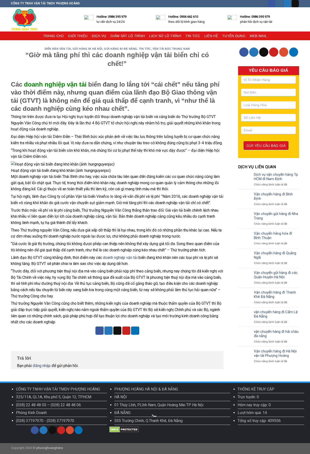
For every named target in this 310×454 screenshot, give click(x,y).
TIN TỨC (193, 36)
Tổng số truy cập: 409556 (259, 420)
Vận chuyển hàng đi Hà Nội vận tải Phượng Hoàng (275, 353)
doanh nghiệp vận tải (120, 257)
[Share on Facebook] (99, 331)
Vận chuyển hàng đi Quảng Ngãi (275, 255)
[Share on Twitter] (108, 331)
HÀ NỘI (120, 397)
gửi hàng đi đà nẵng (120, 48)
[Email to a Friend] (117, 331)
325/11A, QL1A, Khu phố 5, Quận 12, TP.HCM (53, 397)
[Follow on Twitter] (287, 3)
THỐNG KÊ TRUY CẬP (256, 389)
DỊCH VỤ (99, 36)
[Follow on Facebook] (271, 3)
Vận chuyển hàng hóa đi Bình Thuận (273, 235)
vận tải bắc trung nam (171, 48)
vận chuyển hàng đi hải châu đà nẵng (276, 333)
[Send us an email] (295, 3)
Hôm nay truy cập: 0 (254, 405)
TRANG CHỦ (53, 36)
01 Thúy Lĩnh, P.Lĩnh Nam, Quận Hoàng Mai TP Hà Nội (158, 405)
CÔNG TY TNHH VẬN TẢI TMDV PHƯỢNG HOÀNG (58, 389)
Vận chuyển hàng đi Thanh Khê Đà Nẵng (275, 294)
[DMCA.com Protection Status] (124, 429)
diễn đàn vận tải (58, 48)
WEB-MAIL (258, 36)
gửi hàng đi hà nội (87, 48)
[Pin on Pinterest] (126, 331)
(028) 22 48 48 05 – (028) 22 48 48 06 (48, 405)
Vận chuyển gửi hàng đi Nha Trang (276, 216)
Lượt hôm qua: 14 (252, 412)
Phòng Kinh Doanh (31, 412)
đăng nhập (42, 365)
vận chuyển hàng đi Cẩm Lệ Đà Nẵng (276, 314)
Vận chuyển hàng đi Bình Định (273, 196)
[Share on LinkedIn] (135, 331)
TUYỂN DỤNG (233, 36)
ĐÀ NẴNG (122, 412)
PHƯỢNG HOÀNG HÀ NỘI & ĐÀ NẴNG (146, 389)
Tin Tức (145, 48)
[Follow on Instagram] (279, 3)
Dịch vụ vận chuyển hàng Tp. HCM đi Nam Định (276, 176)
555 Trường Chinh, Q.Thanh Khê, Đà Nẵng (148, 420)
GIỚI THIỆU (77, 36)
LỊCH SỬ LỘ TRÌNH (165, 36)
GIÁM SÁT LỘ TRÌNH (127, 36)
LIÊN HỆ (211, 36)
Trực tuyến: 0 (248, 397)
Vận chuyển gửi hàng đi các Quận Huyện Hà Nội (276, 275)
